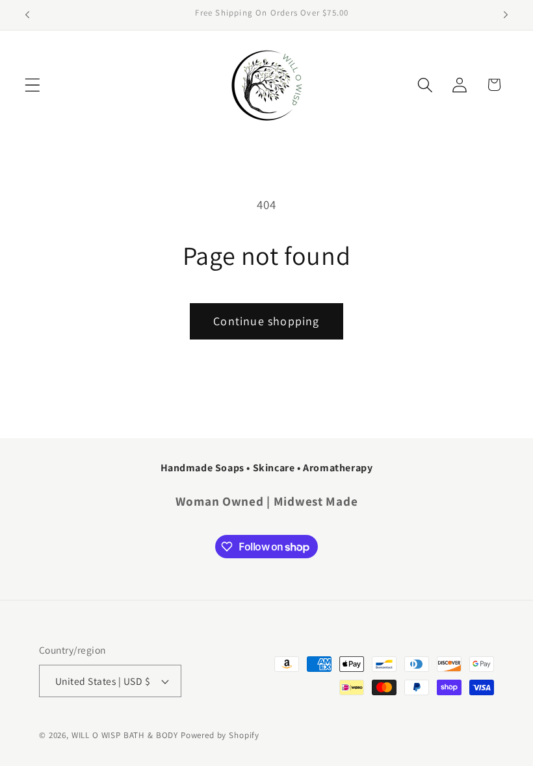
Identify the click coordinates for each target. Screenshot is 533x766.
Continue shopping (266, 321)
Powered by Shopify (220, 735)
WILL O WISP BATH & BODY (125, 735)
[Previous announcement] (27, 15)
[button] (33, 85)
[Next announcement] (505, 15)
